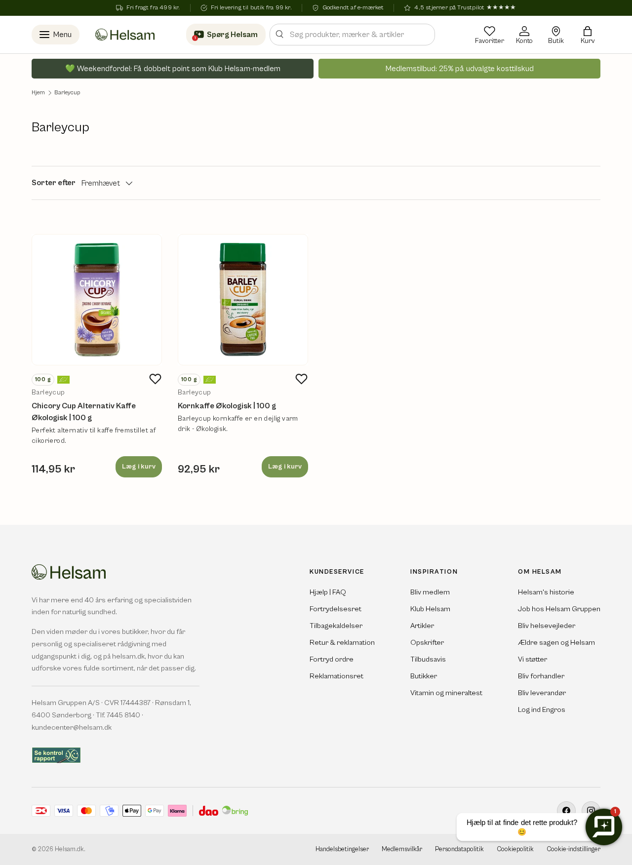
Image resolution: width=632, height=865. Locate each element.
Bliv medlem (430, 592)
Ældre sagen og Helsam (556, 642)
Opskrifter (427, 642)
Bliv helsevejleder (546, 626)
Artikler (422, 626)
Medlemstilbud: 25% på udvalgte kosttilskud (460, 68)
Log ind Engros (541, 710)
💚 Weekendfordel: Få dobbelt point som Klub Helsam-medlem (172, 68)
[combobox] (352, 34)
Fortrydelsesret (335, 609)
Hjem (38, 93)
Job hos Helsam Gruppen (559, 609)
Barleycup (67, 93)
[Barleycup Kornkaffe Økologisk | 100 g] (243, 299)
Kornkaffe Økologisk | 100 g (227, 405)
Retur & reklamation (342, 642)
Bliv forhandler (541, 676)
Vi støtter (532, 659)
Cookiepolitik (515, 849)
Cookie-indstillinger (573, 849)
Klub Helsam (430, 609)
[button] (587, 34)
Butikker (423, 676)
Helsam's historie (546, 592)
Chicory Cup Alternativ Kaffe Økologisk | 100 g (84, 411)
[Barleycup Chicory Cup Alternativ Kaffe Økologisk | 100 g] (97, 299)
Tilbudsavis (428, 659)
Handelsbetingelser (342, 849)
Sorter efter (54, 182)
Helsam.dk (69, 849)
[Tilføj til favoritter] (155, 379)
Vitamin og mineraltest (446, 693)
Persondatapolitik (459, 849)
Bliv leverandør (542, 693)
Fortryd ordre (332, 659)
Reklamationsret (336, 676)
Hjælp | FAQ (328, 592)
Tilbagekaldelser (336, 626)
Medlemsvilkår (402, 849)
